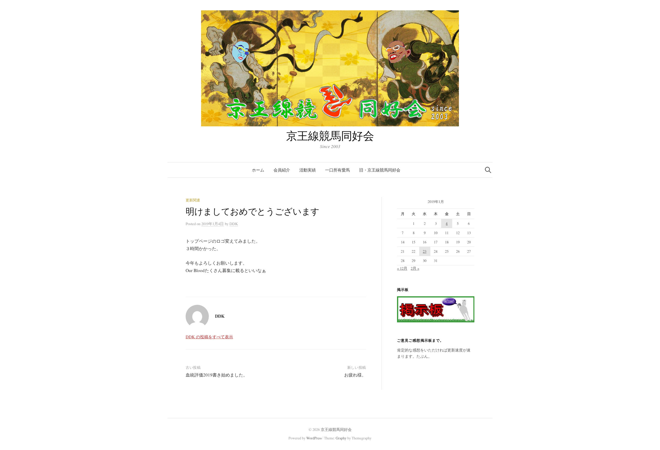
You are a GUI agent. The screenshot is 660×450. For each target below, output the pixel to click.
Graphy (341, 438)
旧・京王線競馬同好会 (379, 170)
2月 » (415, 268)
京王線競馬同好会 (330, 135)
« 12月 (402, 268)
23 (424, 251)
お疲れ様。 (355, 375)
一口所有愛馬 (337, 170)
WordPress (314, 438)
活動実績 (307, 170)
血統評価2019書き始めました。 (217, 375)
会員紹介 (282, 170)
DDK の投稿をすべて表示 (209, 336)
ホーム (258, 170)
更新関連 (193, 200)
